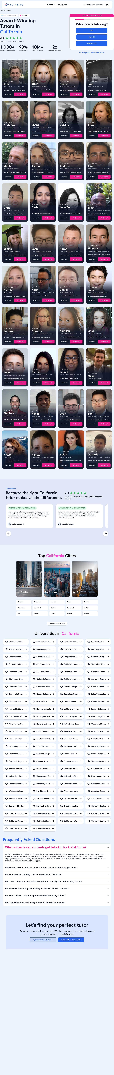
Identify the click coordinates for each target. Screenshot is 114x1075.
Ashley (36, 454)
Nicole (36, 372)
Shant (35, 125)
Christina (9, 125)
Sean (35, 248)
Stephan (9, 413)
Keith (35, 289)
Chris (7, 207)
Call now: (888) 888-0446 (94, 5)
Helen (63, 454)
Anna (91, 125)
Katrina (64, 125)
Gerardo (93, 454)
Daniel (64, 289)
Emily (35, 83)
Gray (63, 413)
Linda (91, 331)
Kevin (35, 413)
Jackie (8, 248)
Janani (64, 372)
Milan (91, 376)
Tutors (1, 10)
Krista (7, 454)
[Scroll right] (105, 533)
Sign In (107, 5)
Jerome (8, 331)
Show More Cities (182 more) (57, 623)
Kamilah (65, 331)
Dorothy (37, 331)
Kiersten (9, 290)
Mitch (7, 166)
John (91, 290)
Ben (90, 413)
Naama (64, 84)
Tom (6, 84)
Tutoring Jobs (62, 5)
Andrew (65, 166)
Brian (91, 207)
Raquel (36, 166)
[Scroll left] (8, 533)
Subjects (50, 5)
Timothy (93, 248)
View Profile (8, 94)
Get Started (20, 94)
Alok (90, 166)
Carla (35, 207)
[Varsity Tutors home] (14, 4)
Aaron (63, 248)
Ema (90, 84)
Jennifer (65, 207)
